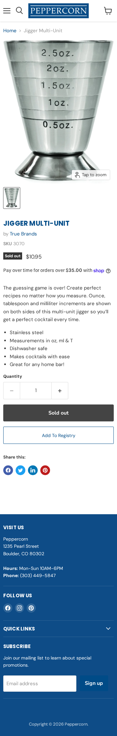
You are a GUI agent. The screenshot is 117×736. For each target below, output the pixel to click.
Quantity (12, 376)
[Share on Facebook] (8, 470)
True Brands (23, 234)
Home (10, 31)
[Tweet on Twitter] (20, 470)
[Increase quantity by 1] (60, 390)
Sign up (94, 683)
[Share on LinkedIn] (33, 470)
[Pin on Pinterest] (45, 470)
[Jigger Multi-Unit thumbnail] (12, 198)
